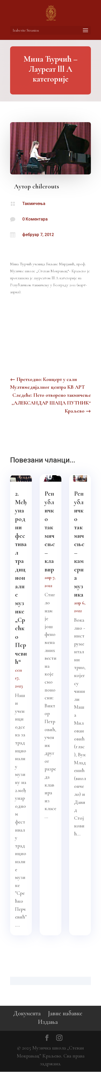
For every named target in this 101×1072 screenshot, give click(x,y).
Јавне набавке (65, 1013)
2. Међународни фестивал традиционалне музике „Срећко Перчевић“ (21, 578)
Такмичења (33, 203)
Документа (27, 1013)
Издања (48, 1022)
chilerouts (45, 186)
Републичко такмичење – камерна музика (79, 544)
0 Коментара (35, 219)
